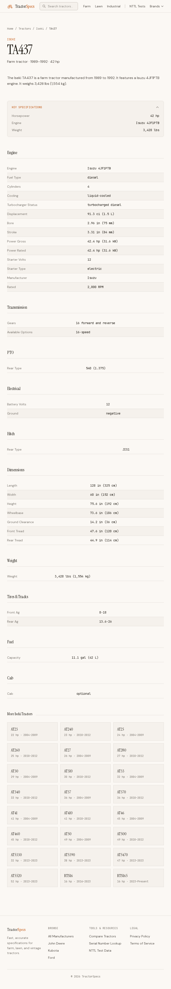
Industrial (113, 6)
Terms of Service (142, 943)
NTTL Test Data (100, 950)
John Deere (56, 943)
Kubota (53, 950)
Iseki (40, 28)
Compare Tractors (102, 936)
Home (10, 28)
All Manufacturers (61, 936)
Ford (51, 958)
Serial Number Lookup (105, 943)
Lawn (99, 6)
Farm (87, 6)
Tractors (24, 28)
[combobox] (59, 6)
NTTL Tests (137, 6)
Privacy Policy (140, 936)
